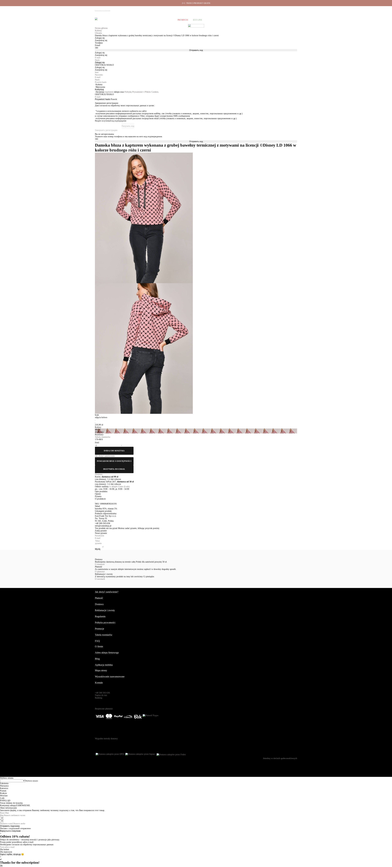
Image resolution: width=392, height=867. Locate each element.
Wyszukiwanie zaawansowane (109, 676)
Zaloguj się (100, 62)
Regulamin (100, 616)
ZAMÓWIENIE (23, 805)
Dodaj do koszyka (114, 451)
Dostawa (255, 9)
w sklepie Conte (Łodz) (119, 486)
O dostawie (100, 564)
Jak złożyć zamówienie (239, 9)
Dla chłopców (165, 20)
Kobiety (107, 20)
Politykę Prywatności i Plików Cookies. (141, 92)
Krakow (3, 793)
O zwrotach (100, 579)
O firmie (223, 9)
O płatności (100, 571)
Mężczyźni (122, 20)
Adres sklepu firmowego (107, 652)
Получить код (128, 126)
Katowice (4, 788)
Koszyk (293, 20)
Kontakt (99, 682)
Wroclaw (4, 795)
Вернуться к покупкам (10, 831)
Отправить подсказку (10, 826)
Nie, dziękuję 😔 (16, 854)
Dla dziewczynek (142, 20)
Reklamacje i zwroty (280, 9)
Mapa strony (101, 670)
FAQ (97, 641)
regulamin (109, 92)
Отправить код (196, 50)
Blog (97, 658)
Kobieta (99, 84)
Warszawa (4, 786)
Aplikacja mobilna (104, 665)
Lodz (2, 798)
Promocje (183, 20)
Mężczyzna (100, 87)
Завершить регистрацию (106, 130)
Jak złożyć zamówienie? (106, 592)
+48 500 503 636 (104, 10)
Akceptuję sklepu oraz (127, 92)
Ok (1, 866)
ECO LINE (197, 20)
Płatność (266, 9)
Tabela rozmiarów (103, 635)
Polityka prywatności (105, 622)
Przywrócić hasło (102, 99)
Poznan (3, 791)
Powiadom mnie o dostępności (114, 461)
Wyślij (97, 549)
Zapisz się (4, 854)
